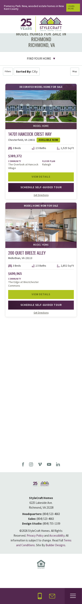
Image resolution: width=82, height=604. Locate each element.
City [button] (26, 71)
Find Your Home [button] (39, 58)
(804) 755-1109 (51, 524)
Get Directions (41, 195)
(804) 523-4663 (51, 514)
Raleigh (46, 164)
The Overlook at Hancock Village (23, 166)
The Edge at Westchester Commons (23, 284)
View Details (41, 177)
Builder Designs (55, 545)
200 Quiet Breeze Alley (27, 253)
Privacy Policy (35, 536)
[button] (8, 72)
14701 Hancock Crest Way (30, 134)
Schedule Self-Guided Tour (41, 187)
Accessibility (56, 536)
